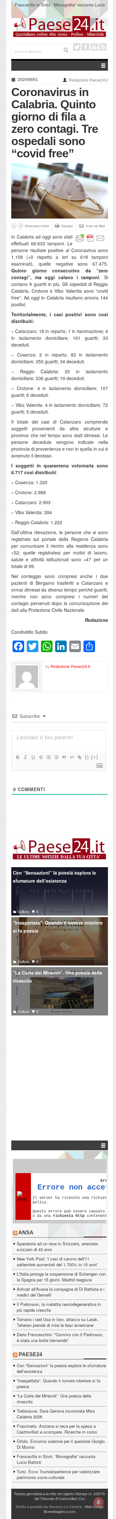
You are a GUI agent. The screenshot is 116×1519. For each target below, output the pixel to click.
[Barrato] (40, 757)
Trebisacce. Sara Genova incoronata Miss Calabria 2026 (56, 1414)
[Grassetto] (17, 757)
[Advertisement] (59, 1068)
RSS (103, 47)
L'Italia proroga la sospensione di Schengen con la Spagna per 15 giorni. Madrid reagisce (61, 1277)
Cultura (23, 911)
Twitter (77, 47)
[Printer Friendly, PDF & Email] (90, 237)
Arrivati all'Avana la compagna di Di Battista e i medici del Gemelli (60, 1292)
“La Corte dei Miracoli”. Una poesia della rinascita (57, 976)
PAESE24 (30, 1354)
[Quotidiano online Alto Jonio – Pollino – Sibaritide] (59, 26)
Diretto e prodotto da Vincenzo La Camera (49, 1506)
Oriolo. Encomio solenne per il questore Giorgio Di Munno (61, 1444)
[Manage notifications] (98, 1502)
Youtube (94, 47)
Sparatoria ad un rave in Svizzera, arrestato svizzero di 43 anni (57, 1246)
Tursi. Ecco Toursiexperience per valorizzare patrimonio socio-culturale (58, 1474)
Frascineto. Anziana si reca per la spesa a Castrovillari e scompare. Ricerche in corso (57, 1429)
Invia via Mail (95, 226)
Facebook (85, 47)
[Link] (79, 757)
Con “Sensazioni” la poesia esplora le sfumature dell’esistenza (54, 876)
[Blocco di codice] (71, 757)
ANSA (26, 1232)
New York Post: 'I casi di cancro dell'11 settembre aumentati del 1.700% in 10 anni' (57, 1262)
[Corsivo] (25, 757)
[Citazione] (64, 757)
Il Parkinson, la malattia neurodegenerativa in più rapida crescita (59, 1307)
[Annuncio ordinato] (48, 757)
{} (87, 757)
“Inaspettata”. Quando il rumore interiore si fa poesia (58, 926)
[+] (94, 757)
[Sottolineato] (33, 757)
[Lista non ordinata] (56, 757)
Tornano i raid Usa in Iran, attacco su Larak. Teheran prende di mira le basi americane (58, 1322)
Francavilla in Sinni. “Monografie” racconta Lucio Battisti (60, 8)
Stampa (67, 226)
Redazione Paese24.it (88, 80)
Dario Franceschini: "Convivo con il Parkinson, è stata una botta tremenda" (60, 1337)
